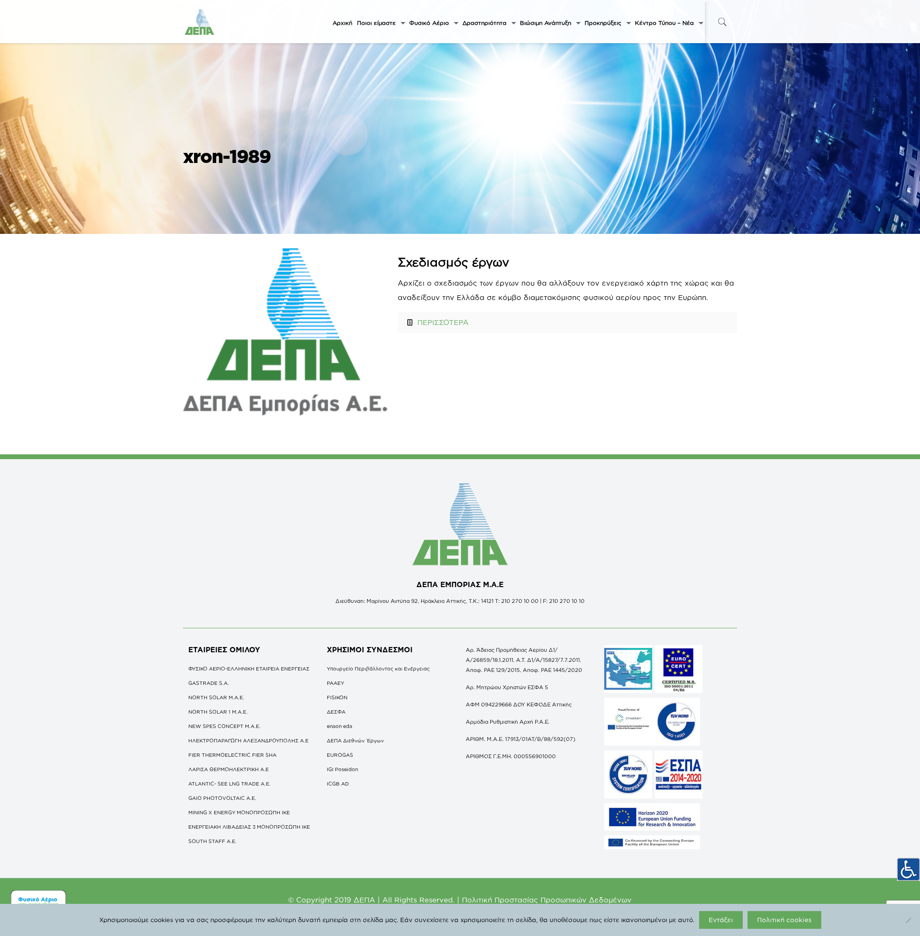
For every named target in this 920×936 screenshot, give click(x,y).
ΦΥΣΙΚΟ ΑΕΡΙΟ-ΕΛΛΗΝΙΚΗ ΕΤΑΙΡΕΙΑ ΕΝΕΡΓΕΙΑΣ (249, 668)
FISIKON (337, 697)
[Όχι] (908, 920)
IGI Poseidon (342, 769)
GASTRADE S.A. (208, 683)
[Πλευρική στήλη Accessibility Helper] (908, 869)
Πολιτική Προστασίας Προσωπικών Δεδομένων (547, 900)
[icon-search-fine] (722, 21)
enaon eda (339, 726)
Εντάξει (721, 919)
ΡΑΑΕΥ (335, 683)
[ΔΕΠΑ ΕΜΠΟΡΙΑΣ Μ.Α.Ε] (200, 21)
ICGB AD (338, 783)
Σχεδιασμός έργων (453, 261)
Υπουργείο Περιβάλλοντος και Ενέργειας (378, 668)
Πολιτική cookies (784, 919)
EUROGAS (340, 755)
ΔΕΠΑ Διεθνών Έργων (355, 740)
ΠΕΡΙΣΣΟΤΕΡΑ (443, 322)
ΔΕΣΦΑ (336, 712)
